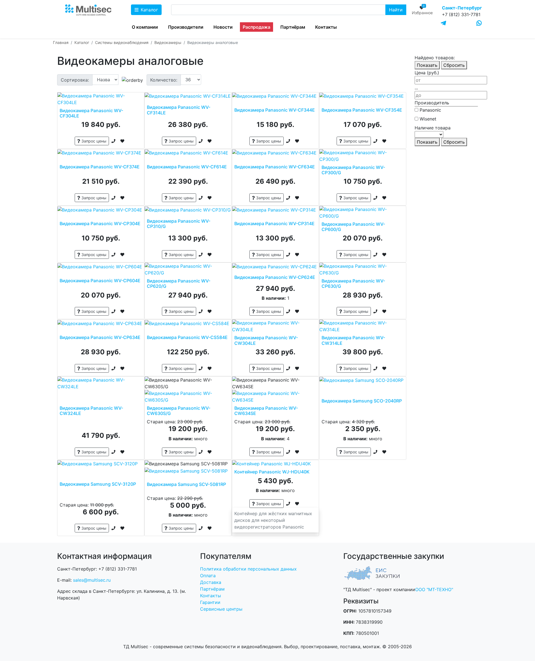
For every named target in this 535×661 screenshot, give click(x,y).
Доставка (210, 582)
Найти (396, 10)
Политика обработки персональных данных (248, 569)
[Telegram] (443, 23)
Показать (427, 65)
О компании (145, 27)
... (416, 87)
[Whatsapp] (479, 23)
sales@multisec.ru (92, 580)
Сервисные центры (221, 609)
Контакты (326, 27)
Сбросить (454, 65)
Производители (185, 27)
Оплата (208, 575)
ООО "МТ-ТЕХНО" (434, 589)
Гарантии (210, 602)
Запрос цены (93, 141)
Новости (223, 27)
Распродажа (256, 27)
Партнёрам (292, 27)
